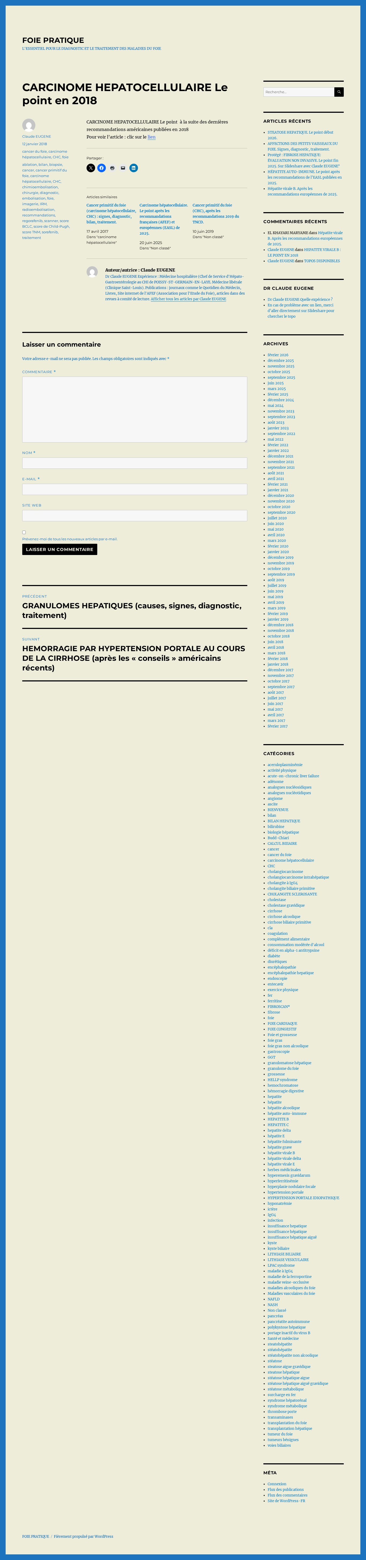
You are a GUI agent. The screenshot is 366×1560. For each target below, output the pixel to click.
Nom (29, 453)
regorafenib (32, 221)
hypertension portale (286, 1192)
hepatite (275, 1096)
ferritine (275, 1001)
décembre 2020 (281, 495)
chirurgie (30, 192)
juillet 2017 (277, 698)
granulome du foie (283, 1068)
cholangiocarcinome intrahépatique (298, 877)
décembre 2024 (281, 400)
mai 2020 (275, 529)
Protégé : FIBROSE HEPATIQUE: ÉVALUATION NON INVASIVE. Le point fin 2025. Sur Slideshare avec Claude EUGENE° (304, 160)
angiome (275, 798)
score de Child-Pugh (51, 226)
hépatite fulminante (284, 1141)
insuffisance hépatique (287, 1231)
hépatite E (276, 1136)
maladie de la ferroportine (290, 1276)
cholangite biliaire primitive (291, 888)
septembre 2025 (281, 377)
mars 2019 (277, 608)
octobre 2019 (279, 569)
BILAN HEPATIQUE (284, 821)
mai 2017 (275, 709)
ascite (273, 804)
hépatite (275, 1102)
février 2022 (278, 445)
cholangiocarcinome (285, 871)
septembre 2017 (281, 687)
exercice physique (283, 990)
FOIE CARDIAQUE (282, 1023)
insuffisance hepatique (287, 1226)
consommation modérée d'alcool (296, 945)
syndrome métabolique (287, 1406)
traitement (31, 237)
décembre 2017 (280, 670)
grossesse (276, 1074)
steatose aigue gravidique (289, 1366)
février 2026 (278, 355)
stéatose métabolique (286, 1389)
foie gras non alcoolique (288, 1046)
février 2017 (278, 726)
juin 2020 (276, 524)
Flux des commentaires (288, 1495)
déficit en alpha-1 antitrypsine (293, 950)
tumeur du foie (280, 1434)
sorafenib (50, 232)
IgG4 (272, 1215)
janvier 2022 (278, 450)
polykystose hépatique (287, 1327)
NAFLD (274, 1299)
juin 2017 (275, 704)
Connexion (277, 1484)
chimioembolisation (40, 187)
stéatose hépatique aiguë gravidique (298, 1383)
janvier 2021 (278, 490)
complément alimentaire (289, 939)
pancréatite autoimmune (289, 1321)
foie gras (275, 1040)
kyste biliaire (278, 1248)
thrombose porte (282, 1411)
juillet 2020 (277, 518)
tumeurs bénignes (283, 1440)
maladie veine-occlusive (288, 1282)
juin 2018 (275, 642)
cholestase (277, 900)
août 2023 (276, 422)
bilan (43, 164)
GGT (271, 1057)
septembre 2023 (281, 417)
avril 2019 (276, 602)
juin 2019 (275, 591)
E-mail (31, 479)
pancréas (275, 1316)
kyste (272, 1243)
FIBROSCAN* (279, 1006)
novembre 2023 (281, 411)
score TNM (31, 232)
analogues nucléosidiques (290, 787)
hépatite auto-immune (287, 1113)
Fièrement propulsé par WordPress (83, 1536)
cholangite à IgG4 (283, 883)
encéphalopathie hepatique (291, 973)
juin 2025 (276, 383)
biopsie (55, 164)
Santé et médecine (283, 1338)
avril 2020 (276, 535)
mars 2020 (277, 540)
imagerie (30, 204)
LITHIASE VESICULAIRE (288, 1260)
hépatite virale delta (284, 1158)
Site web (32, 505)
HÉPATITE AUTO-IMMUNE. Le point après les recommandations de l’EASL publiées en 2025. (305, 177)
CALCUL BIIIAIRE (282, 843)
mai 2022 (275, 439)
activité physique (282, 770)
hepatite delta (279, 1130)
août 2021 (276, 473)
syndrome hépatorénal (287, 1400)
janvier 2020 (278, 552)
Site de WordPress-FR (286, 1501)
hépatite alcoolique (284, 1108)
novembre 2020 (281, 501)
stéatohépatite (280, 1350)
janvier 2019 (278, 619)
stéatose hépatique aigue (288, 1378)
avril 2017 (276, 715)
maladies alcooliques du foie (291, 1288)
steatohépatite (280, 1344)
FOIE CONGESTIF (282, 1029)
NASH (273, 1305)
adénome (275, 781)
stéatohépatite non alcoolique (293, 1355)
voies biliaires (279, 1445)
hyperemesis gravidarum (289, 1175)
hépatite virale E (281, 1164)
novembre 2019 (281, 563)
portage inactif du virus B (289, 1333)
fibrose (274, 1012)
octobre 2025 (279, 372)
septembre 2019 (281, 574)
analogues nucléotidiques (289, 793)
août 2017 (276, 692)
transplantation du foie (287, 1423)
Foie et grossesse (282, 1035)
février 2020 (278, 546)
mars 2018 (276, 653)
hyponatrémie (280, 1203)
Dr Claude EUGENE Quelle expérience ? (300, 299)
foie (65, 157)
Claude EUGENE (36, 136)
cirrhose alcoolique (284, 916)
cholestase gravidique (286, 905)
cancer (28, 170)
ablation (29, 164)
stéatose (275, 1361)
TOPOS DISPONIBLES (322, 261)
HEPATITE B (278, 1119)
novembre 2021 (281, 462)
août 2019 (276, 580)
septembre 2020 (281, 512)
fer (270, 995)
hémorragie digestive (286, 1091)
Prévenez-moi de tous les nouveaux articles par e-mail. (70, 539)
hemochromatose (283, 1085)
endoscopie (277, 978)
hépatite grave (280, 1147)
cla (270, 928)
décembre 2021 (280, 456)
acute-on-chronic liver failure (293, 776)
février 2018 (278, 659)
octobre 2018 (279, 636)
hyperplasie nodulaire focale (292, 1186)
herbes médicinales (284, 1170)
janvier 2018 (278, 664)
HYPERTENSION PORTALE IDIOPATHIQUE (303, 1198)
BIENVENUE (278, 810)
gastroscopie (279, 1051)
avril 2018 (276, 647)
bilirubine (276, 826)
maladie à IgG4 (280, 1271)
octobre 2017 (279, 681)
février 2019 (278, 614)
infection (275, 1220)
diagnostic (49, 192)
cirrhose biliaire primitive (289, 922)
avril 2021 (276, 479)
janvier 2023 (278, 428)
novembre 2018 (281, 630)
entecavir (275, 984)
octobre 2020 (279, 507)
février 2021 (278, 484)
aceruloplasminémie (285, 765)
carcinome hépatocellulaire (291, 860)
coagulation (278, 933)
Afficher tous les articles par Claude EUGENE (188, 299)
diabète (274, 956)
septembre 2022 (281, 434)
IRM (43, 204)
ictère (272, 1209)
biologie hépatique (283, 832)
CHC (57, 157)
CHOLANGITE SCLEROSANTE (292, 894)
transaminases (280, 1417)
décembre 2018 (280, 625)
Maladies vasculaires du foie (291, 1293)
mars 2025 (277, 389)
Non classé (277, 1310)
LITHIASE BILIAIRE (284, 1254)
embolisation (34, 198)
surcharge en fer (282, 1395)
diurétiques (277, 961)
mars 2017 (276, 720)
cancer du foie (34, 151)
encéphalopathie (282, 967)
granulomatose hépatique (289, 1063)
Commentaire (39, 372)
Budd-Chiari (278, 838)
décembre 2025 (281, 360)
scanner (51, 221)
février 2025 (278, 394)
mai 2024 (275, 405)
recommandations (38, 215)
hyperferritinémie (283, 1181)
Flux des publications (286, 1489)
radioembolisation (38, 209)
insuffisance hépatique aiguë (292, 1237)
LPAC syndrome (281, 1265)
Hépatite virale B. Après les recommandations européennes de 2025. (305, 238)
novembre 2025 (281, 366)
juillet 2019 (277, 585)
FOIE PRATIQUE (53, 40)
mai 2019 (275, 597)
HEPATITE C (278, 1125)
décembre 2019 (281, 557)
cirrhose (275, 911)
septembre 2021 (281, 467)
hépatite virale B (281, 1153)
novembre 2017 (281, 675)
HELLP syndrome (282, 1080)
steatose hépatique (284, 1372)
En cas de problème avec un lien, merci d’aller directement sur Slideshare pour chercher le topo (301, 311)
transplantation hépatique (290, 1428)
